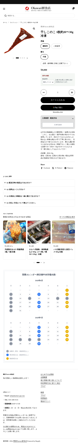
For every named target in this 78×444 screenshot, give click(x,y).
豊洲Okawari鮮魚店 (20, 441)
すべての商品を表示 (67, 217)
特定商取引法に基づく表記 (50, 383)
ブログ (43, 386)
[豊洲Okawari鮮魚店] (38, 9)
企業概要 (44, 377)
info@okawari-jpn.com (17, 396)
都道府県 (45, 79)
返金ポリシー (45, 401)
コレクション (14, 22)
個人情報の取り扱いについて (51, 380)
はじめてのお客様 (47, 374)
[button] (73, 9)
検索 (42, 392)
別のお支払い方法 (58, 112)
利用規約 (44, 398)
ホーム (5, 22)
